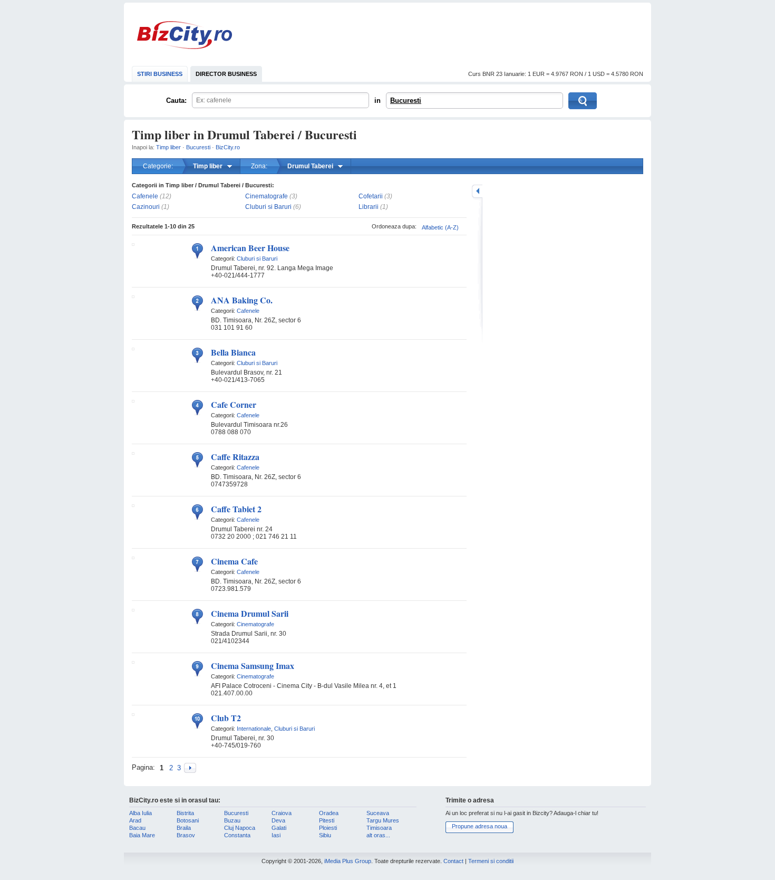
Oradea (328, 813)
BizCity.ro (184, 35)
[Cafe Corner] (133, 400)
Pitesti (326, 820)
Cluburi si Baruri (268, 207)
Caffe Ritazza (235, 457)
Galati (279, 828)
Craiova (282, 813)
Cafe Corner (233, 404)
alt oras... (378, 835)
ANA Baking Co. (242, 300)
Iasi (276, 835)
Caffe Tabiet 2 (236, 509)
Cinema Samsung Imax (252, 665)
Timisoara (379, 828)
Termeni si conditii (491, 861)
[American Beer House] (133, 243)
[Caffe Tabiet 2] (133, 505)
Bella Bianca (233, 352)
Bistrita (185, 813)
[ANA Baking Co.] (133, 296)
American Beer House (250, 248)
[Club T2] (133, 714)
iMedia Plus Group (347, 861)
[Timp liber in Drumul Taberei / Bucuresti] (190, 768)
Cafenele (145, 196)
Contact (453, 861)
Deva (278, 820)
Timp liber (168, 147)
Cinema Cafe (234, 561)
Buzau (232, 820)
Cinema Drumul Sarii (249, 613)
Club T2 (226, 718)
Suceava (377, 813)
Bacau (137, 828)
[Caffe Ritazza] (133, 452)
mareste (477, 191)
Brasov (186, 835)
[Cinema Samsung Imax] (133, 661)
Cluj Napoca (239, 828)
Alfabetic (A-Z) (440, 227)
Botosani (188, 820)
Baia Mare (142, 835)
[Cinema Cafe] (133, 557)
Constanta (237, 835)
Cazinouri (146, 207)
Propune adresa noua (479, 826)
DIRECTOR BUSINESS (226, 74)
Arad (135, 820)
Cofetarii (371, 196)
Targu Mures (382, 820)
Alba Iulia (140, 813)
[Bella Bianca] (133, 348)
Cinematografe (266, 196)
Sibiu (325, 835)
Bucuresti (405, 100)
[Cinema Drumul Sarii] (133, 609)
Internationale (254, 728)
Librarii (369, 207)
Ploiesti (328, 828)
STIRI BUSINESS (159, 74)
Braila (184, 828)
